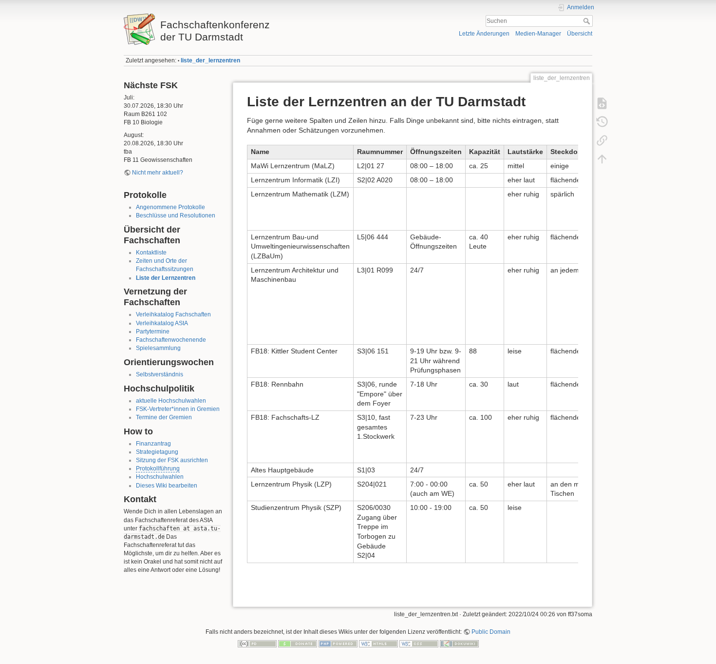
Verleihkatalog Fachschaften (173, 314)
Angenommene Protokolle (170, 207)
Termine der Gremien (164, 417)
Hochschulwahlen (160, 476)
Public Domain (490, 631)
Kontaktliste (151, 252)
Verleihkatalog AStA (162, 323)
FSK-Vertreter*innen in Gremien (178, 409)
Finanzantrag (153, 443)
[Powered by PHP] (338, 643)
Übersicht (579, 33)
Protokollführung (158, 468)
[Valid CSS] (418, 643)
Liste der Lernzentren (165, 277)
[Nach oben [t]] (602, 159)
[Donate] (297, 643)
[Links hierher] (602, 140)
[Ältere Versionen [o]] (602, 122)
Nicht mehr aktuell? (157, 172)
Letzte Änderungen (484, 33)
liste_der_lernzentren (210, 60)
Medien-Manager (538, 33)
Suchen (587, 21)
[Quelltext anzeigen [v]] (602, 103)
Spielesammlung (158, 348)
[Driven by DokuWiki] (459, 643)
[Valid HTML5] (378, 643)
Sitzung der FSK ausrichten (172, 460)
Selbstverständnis (159, 374)
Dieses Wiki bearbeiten (166, 485)
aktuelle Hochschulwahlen (171, 400)
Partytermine (153, 331)
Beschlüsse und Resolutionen (175, 215)
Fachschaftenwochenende (171, 339)
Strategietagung (157, 452)
